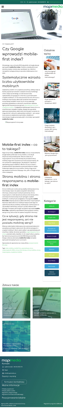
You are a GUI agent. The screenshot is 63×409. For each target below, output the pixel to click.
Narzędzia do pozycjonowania (51, 229)
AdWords (51, 206)
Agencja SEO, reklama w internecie (11, 403)
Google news (51, 217)
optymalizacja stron (27, 248)
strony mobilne (31, 250)
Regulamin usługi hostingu (9, 392)
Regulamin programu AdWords (53, 403)
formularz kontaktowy (14, 382)
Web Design (51, 266)
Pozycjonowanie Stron (51, 243)
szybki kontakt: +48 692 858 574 (13, 367)
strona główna (5, 34)
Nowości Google (51, 236)
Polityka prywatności (8, 389)
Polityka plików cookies (8, 391)
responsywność (6, 250)
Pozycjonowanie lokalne (13, 398)
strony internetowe (21, 250)
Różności (51, 249)
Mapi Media (51, 223)
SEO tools (51, 255)
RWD (13, 250)
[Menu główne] (2, 6)
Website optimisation (51, 273)
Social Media (51, 261)
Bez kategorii (51, 212)
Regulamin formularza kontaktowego (12, 394)
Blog (11, 34)
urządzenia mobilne (16, 252)
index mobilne (9, 248)
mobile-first (17, 248)
